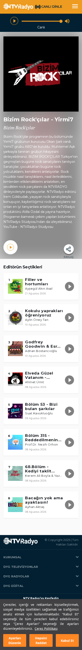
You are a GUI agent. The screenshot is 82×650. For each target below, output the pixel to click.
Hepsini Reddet (41, 640)
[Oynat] (14, 21)
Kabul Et (67, 640)
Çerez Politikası (46, 628)
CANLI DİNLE (51, 7)
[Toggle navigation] (75, 6)
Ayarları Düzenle (14, 640)
